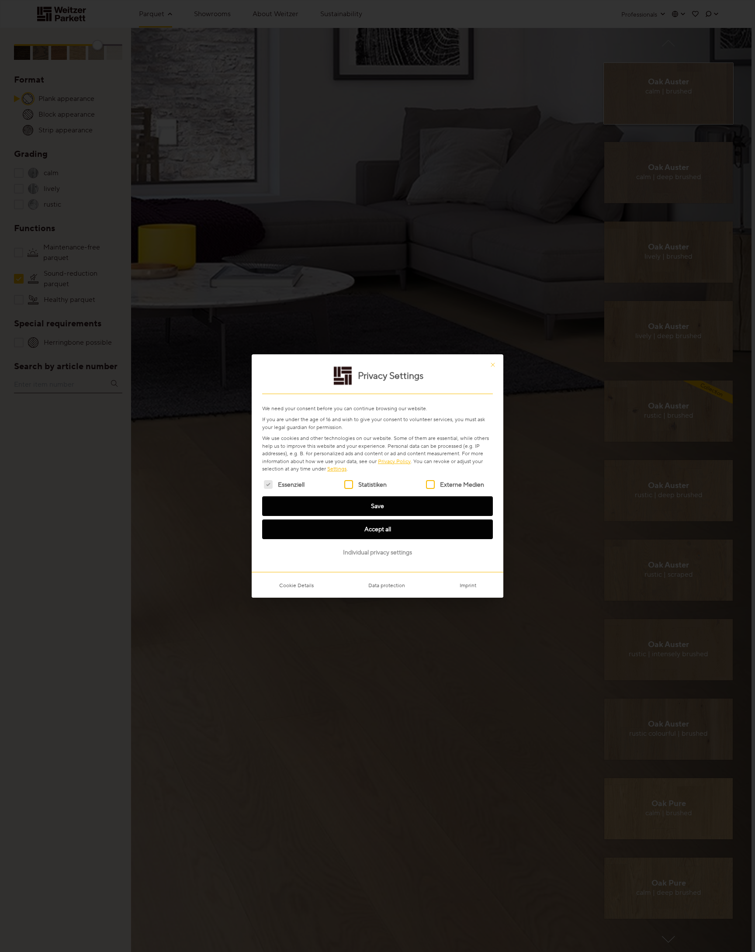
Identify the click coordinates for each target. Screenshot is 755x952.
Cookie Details (296, 585)
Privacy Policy (394, 461)
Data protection (386, 585)
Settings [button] (336, 468)
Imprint (468, 585)
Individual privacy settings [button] (377, 552)
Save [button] (377, 506)
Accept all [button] (377, 529)
